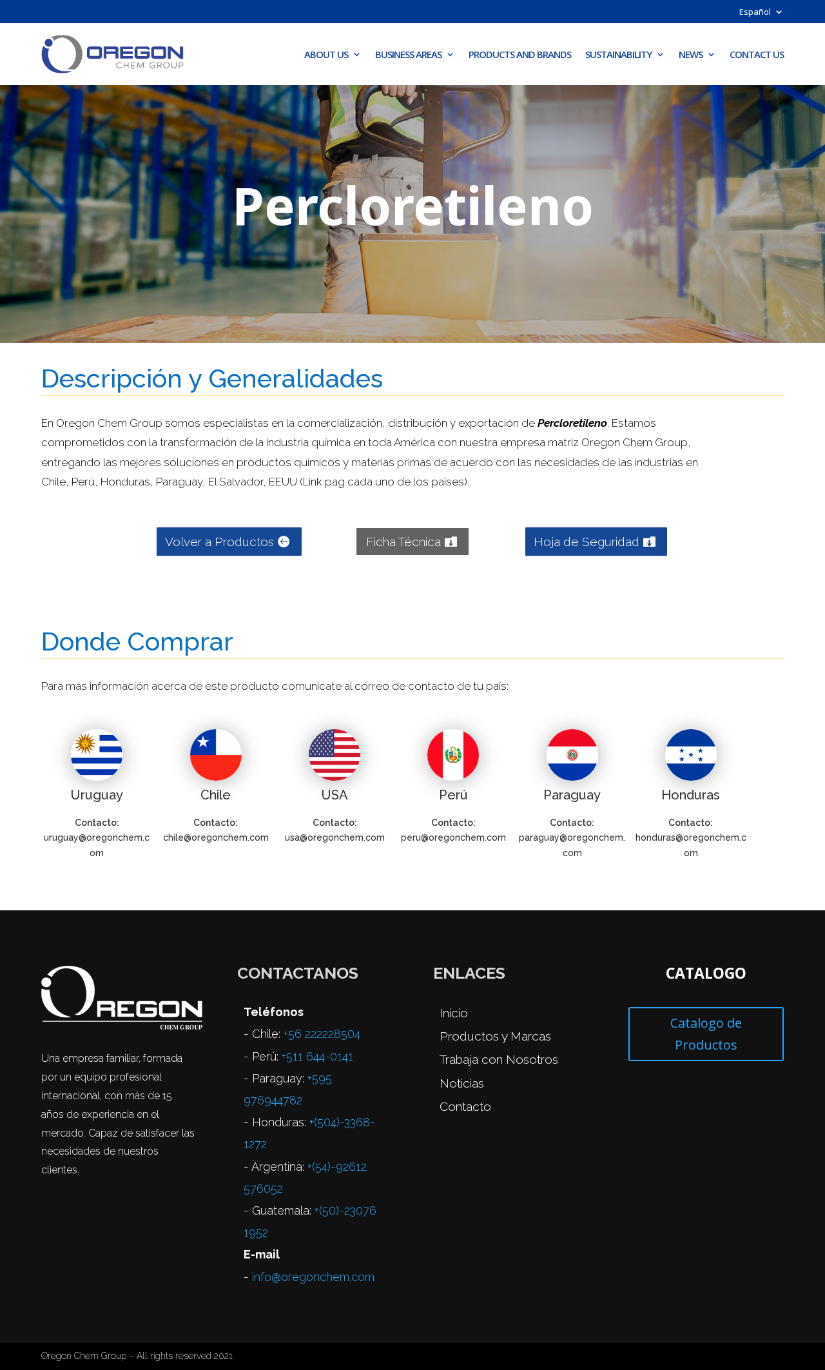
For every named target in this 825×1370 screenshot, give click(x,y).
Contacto (465, 1106)
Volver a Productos (219, 541)
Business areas (408, 54)
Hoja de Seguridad (586, 541)
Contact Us (757, 54)
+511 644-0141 (317, 1056)
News (691, 54)
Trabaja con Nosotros (499, 1059)
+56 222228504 (322, 1034)
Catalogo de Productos (706, 1033)
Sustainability (618, 54)
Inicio (454, 1013)
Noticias (462, 1083)
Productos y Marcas (495, 1036)
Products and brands (520, 54)
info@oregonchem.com (313, 1277)
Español (755, 12)
